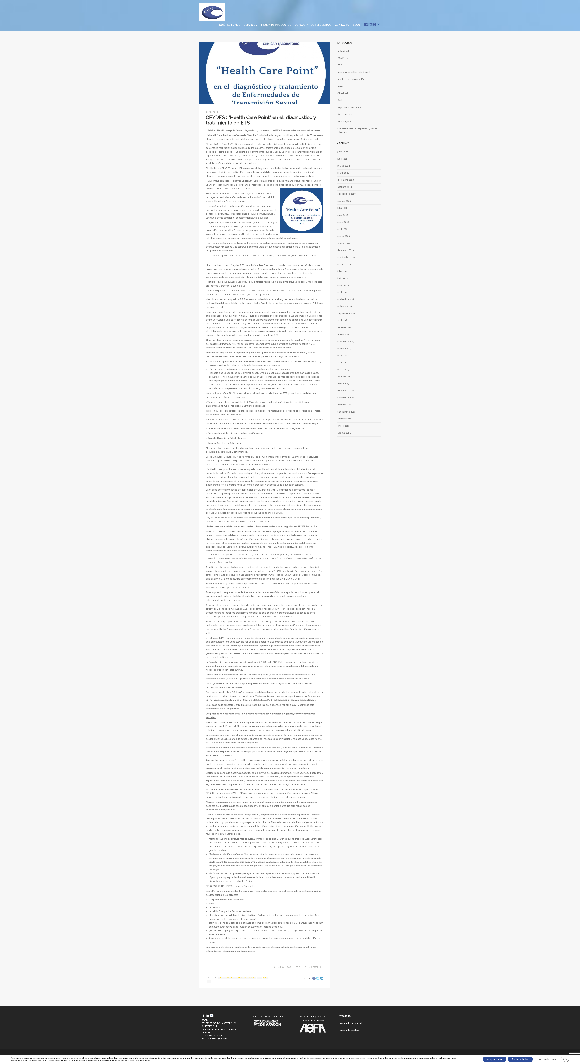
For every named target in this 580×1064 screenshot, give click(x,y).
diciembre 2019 (345, 250)
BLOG (356, 25)
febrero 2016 (344, 418)
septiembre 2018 (346, 313)
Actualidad (284, 967)
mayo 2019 (343, 285)
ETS (298, 967)
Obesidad (342, 93)
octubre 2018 (344, 306)
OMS (265, 978)
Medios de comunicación (350, 79)
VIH (209, 982)
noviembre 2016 (345, 397)
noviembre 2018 (345, 299)
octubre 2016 (344, 404)
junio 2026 (342, 151)
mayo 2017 (343, 355)
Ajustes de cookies (548, 1059)
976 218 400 (210, 1036)
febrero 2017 (344, 376)
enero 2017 (343, 383)
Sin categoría (344, 121)
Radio (340, 100)
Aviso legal (345, 1016)
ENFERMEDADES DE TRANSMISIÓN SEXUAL (236, 978)
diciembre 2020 (345, 179)
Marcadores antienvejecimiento (354, 72)
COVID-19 (342, 58)
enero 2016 (343, 425)
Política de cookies (349, 1030)
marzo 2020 (343, 236)
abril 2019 (342, 292)
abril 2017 (342, 362)
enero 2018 (343, 334)
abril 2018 (342, 320)
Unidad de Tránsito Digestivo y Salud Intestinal (357, 130)
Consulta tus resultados (313, 25)
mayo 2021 (343, 173)
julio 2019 (342, 271)
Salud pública (314, 967)
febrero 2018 (344, 327)
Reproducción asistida (349, 107)
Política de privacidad (350, 1023)
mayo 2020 (343, 222)
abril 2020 (342, 229)
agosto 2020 (344, 201)
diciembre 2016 (345, 390)
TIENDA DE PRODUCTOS (276, 25)
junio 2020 (342, 215)
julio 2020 (342, 208)
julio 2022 (342, 158)
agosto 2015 (344, 432)
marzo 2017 (343, 369)
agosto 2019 (344, 264)
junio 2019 (342, 278)
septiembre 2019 (346, 257)
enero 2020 (343, 243)
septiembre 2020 (346, 194)
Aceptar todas (494, 1059)
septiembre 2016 (346, 411)
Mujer (340, 86)
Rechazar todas (520, 1059)
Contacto (342, 25)
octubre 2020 (344, 187)
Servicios (250, 25)
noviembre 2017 (345, 341)
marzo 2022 (343, 165)
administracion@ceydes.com (214, 1039)
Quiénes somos (229, 25)
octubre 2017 (344, 348)
